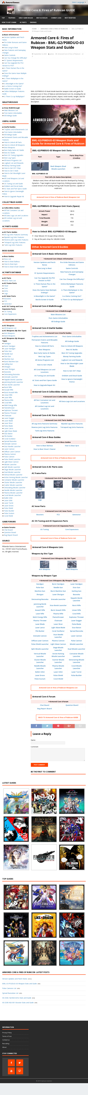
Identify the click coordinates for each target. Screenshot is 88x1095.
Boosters (40, 514)
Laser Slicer (58, 624)
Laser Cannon (76, 636)
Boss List (7, 259)
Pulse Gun (40, 587)
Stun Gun (76, 587)
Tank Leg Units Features (44, 431)
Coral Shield (58, 679)
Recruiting (5, 1043)
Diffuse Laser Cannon (40, 641)
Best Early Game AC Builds (44, 353)
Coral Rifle (76, 614)
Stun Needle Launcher (12, 446)
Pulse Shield (58, 675)
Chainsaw (58, 620)
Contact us (6, 1040)
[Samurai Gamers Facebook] (11, 1062)
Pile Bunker (40, 631)
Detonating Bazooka (40, 599)
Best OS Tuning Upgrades (72, 353)
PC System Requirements (44, 273)
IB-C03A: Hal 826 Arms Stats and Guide (16, 998)
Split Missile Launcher (40, 649)
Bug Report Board (44, 708)
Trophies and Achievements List (44, 336)
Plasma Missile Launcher (13, 493)
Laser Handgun (76, 584)
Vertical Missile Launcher (13, 475)
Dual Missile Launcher (76, 649)
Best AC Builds (41, 18)
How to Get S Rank (9, 22)
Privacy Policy (7, 1033)
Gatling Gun (76, 591)
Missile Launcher (76, 644)
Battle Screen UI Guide (45, 299)
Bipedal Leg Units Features (72, 424)
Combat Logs (56, 18)
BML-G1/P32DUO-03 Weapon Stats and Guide (19, 983)
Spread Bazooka (76, 631)
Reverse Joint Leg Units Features (44, 427)
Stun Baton (76, 627)
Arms (76, 489)
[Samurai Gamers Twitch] (19, 1070)
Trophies (11, 18)
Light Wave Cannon (58, 644)
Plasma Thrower (40, 620)
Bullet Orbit (40, 672)
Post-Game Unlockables (58, 318)
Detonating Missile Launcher (14, 487)
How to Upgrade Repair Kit (44, 385)
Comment (34, 747)
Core (58, 489)
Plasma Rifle (58, 614)
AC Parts (23, 22)
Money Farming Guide (72, 356)
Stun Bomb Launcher (58, 605)
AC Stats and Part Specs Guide (44, 380)
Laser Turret (76, 672)
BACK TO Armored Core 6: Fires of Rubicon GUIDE (58, 717)
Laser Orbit (58, 672)
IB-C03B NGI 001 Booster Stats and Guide (18, 1002)
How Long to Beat (44, 268)
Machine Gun (40, 591)
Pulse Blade (76, 624)
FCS (58, 514)
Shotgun (40, 594)
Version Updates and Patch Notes (14, 979)
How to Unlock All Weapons (72, 346)
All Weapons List (10, 328)
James (52, 54)
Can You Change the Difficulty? (72, 279)
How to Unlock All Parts (44, 346)
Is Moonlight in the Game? (44, 296)
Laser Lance (40, 627)
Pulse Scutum (40, 679)
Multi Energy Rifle (40, 617)
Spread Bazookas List (10, 993)
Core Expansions (71, 529)
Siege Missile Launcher (12, 469)
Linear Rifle (76, 610)
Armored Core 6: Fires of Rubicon (69, 54)
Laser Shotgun (58, 594)
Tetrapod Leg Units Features (71, 427)
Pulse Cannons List (9, 988)
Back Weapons (72, 569)
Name (33, 740)
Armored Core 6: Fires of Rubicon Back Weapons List (58, 197)
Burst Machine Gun (58, 591)
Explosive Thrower (76, 617)
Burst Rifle (76, 605)
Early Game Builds (26, 18)
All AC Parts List (10, 280)
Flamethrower (58, 617)
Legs (40, 500)
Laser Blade (40, 624)
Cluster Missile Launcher (13, 482)
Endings (33, 22)
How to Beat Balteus (44, 446)
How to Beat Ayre (72, 446)
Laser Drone (40, 675)
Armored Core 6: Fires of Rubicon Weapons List (58, 688)
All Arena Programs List (44, 360)
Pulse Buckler (76, 675)
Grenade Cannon (40, 636)
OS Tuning (44, 529)
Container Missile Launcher (14, 480)
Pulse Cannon (76, 641)
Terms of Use (7, 1036)
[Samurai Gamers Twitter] (19, 1062)
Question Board (72, 705)
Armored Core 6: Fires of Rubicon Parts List (58, 538)
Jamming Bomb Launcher (13, 382)
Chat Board (44, 705)
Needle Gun (58, 587)
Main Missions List (58, 314)
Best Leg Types (44, 356)
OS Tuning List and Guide (44, 376)
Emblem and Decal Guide (72, 376)
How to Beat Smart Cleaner (45, 449)
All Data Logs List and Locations (72, 401)
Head (40, 489)
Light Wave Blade (58, 627)
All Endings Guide (58, 321)
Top (3, 18)
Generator (76, 514)
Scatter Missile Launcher (13, 485)
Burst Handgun (58, 584)
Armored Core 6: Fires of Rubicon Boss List (58, 458)
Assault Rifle (40, 610)
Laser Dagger (76, 620)
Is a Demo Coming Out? (71, 296)
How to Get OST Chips (72, 371)
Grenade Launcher (58, 599)
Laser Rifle (40, 614)
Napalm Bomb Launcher (13, 379)
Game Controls (72, 268)
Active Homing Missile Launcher (16, 477)
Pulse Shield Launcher (40, 644)
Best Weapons (70, 18)
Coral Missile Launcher (12, 495)
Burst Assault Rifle (58, 610)
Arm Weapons (44, 569)
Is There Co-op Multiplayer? (72, 299)
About (4, 1047)
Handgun (40, 584)
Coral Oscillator (58, 631)
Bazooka (76, 594)
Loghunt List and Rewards (72, 360)
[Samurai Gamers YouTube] (11, 1070)
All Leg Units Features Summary (44, 424)
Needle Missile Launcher (13, 490)
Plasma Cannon (58, 641)
